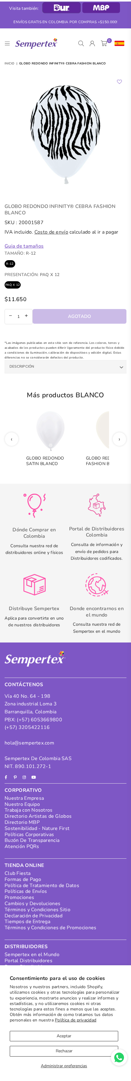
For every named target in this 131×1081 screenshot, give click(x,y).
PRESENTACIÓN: (32, 275)
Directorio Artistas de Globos (38, 816)
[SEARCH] (81, 43)
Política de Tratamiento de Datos (42, 885)
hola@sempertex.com (29, 743)
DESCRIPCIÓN (21, 366)
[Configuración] (118, 43)
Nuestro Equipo (22, 804)
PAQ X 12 (12, 285)
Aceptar (64, 1036)
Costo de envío (51, 232)
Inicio (10, 63)
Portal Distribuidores (28, 960)
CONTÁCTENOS (24, 684)
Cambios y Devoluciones (32, 903)
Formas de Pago (23, 879)
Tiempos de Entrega (27, 921)
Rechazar (64, 1051)
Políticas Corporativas (29, 834)
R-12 (9, 264)
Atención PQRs (22, 846)
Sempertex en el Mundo (32, 954)
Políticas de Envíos (26, 891)
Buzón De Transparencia (32, 840)
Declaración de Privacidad (33, 915)
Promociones (19, 897)
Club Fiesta (17, 873)
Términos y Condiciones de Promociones (50, 927)
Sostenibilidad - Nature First (37, 828)
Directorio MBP (22, 822)
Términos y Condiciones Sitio (37, 909)
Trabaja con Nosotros (29, 810)
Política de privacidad (75, 1020)
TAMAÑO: (20, 253)
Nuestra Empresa (24, 798)
